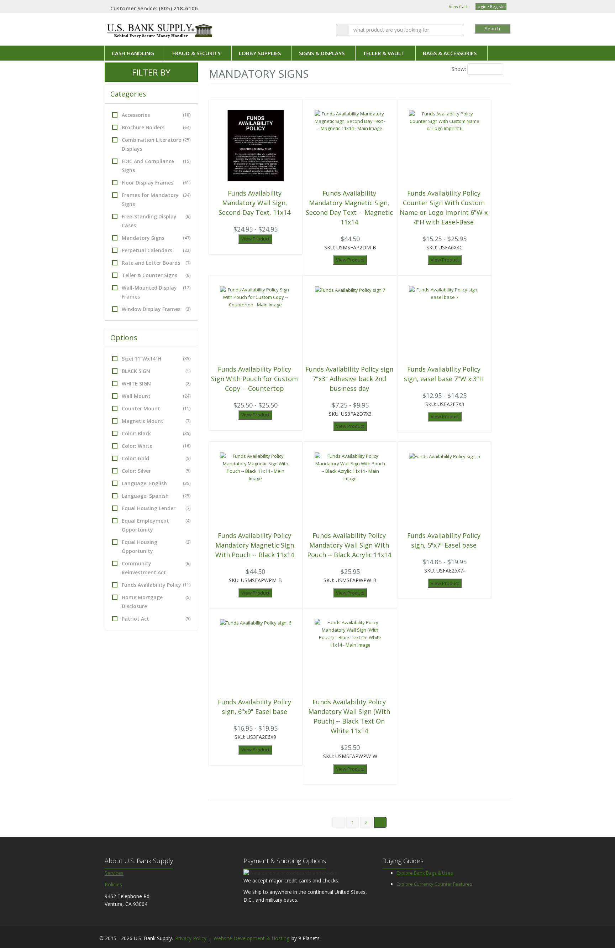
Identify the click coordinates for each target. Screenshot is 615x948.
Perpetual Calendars (156, 250)
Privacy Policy (190, 938)
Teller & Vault (384, 53)
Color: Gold (156, 458)
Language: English (156, 483)
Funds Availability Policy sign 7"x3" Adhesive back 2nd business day (349, 379)
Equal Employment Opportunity (156, 525)
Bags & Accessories (450, 53)
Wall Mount (156, 396)
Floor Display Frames (156, 182)
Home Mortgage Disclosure (156, 602)
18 (475, 69)
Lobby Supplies (260, 53)
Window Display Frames (156, 309)
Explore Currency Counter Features (434, 884)
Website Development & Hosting (251, 938)
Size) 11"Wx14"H (156, 358)
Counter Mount (156, 408)
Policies (113, 884)
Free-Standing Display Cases (156, 221)
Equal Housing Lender (156, 508)
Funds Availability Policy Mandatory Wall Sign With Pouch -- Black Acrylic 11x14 (349, 545)
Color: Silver (156, 470)
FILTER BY (151, 72)
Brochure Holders (156, 127)
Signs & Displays (322, 53)
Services (114, 873)
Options (124, 337)
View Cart (458, 7)
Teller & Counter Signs (156, 275)
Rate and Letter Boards (156, 262)
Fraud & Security (196, 53)
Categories (129, 94)
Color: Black (156, 433)
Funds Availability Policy (156, 584)
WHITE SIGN (156, 383)
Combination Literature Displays (156, 144)
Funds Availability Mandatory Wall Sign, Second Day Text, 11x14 (254, 203)
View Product (255, 238)
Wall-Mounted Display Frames (156, 292)
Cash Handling (133, 53)
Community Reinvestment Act (156, 568)
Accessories (156, 115)
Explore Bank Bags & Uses (424, 873)
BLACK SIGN (156, 371)
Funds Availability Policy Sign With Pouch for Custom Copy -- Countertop (254, 379)
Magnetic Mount (156, 421)
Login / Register (490, 7)
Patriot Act (156, 618)
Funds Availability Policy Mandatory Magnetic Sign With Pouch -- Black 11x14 (254, 545)
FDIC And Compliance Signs (156, 165)
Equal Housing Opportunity (156, 546)
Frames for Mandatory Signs (156, 199)
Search (492, 28)
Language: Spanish (156, 495)
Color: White (156, 445)
